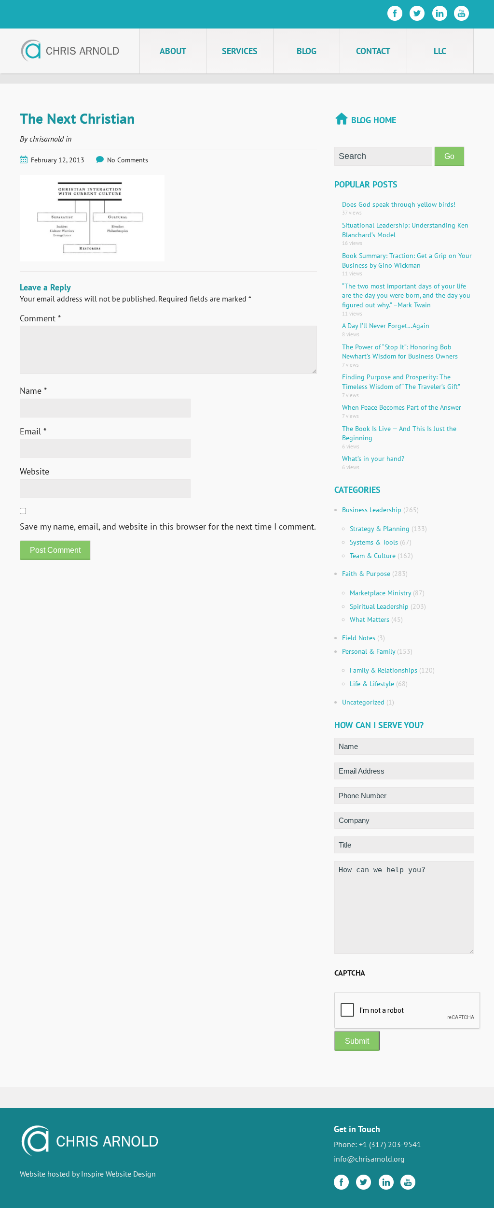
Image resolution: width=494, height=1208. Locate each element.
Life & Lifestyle (372, 683)
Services (240, 51)
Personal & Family (368, 651)
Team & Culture (373, 555)
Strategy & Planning (380, 528)
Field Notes (358, 637)
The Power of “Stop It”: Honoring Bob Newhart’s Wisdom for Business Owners (400, 352)
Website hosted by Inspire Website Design (88, 1174)
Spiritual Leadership (379, 606)
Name (33, 390)
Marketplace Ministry (380, 593)
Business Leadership (371, 509)
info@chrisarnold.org (369, 1159)
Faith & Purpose (366, 573)
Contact (373, 51)
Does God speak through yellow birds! (398, 204)
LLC (440, 51)
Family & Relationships (383, 670)
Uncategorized (363, 702)
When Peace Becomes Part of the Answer (401, 407)
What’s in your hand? (373, 458)
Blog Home (373, 120)
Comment (40, 318)
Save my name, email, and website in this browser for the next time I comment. (168, 526)
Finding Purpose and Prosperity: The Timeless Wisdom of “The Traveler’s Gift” (401, 382)
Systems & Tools (374, 542)
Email (33, 431)
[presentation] (407, 1011)
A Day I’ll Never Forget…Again (385, 325)
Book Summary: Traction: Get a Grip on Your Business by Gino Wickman (407, 260)
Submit (357, 1041)
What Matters (369, 619)
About (173, 51)
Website (34, 471)
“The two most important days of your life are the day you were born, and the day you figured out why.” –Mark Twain (406, 295)
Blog (306, 51)
